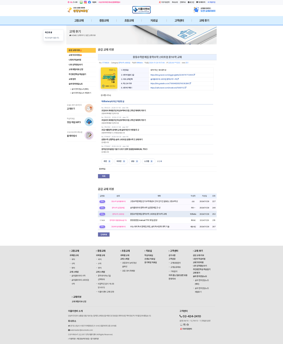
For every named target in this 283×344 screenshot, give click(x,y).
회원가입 (212, 2)
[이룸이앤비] (141, 9)
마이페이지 (201, 2)
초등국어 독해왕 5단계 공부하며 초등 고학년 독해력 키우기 (123, 110)
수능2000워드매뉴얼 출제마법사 (109, 2)
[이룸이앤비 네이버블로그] (81, 2)
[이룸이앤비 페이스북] (89, 2)
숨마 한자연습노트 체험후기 (81, 93)
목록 (103, 176)
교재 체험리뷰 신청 (76, 69)
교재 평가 (72, 79)
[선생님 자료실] (78, 9)
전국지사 (183, 2)
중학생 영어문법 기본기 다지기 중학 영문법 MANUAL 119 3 (124, 149)
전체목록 (104, 234)
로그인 (192, 2)
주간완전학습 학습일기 (77, 74)
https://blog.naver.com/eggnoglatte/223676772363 (171, 75)
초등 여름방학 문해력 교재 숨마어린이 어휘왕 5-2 (120, 130)
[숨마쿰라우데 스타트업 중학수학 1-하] (109, 78)
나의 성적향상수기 (76, 64)
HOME (74, 35)
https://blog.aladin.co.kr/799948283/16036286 (169, 83)
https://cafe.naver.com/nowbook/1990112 (167, 88)
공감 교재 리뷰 (91, 35)
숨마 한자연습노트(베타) (80, 89)
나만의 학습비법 (75, 60)
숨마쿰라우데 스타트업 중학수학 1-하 (163, 79)
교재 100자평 (74, 55)
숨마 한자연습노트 (76, 84)
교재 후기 (81, 35)
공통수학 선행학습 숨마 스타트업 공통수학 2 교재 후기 (122, 139)
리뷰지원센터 (165, 2)
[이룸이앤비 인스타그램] (85, 2)
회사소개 (175, 2)
